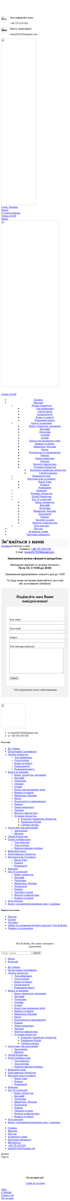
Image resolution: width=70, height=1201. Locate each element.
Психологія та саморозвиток (45, 452)
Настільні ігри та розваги (42, 478)
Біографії (45, 429)
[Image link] (13, 727)
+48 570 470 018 (41, 549)
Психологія (45, 514)
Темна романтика (45, 458)
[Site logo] (18, 204)
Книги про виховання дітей (44, 440)
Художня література (45, 467)
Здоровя (44, 434)
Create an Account (35, 1183)
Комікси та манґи (45, 443)
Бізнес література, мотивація (45, 426)
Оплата (12, 919)
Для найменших (45, 408)
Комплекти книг (41, 475)
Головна (5, 546)
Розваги (44, 484)
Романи (45, 455)
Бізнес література (44, 502)
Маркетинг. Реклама (45, 446)
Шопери (19, 833)
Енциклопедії (44, 414)
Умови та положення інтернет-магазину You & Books (37, 925)
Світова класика (48, 473)
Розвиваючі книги (45, 420)
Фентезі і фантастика (44, 464)
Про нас (12, 916)
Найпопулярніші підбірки (28, 848)
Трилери (44, 461)
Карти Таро (44, 481)
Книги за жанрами (41, 423)
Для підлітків (44, 411)
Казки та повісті (45, 417)
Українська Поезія (31, 821)
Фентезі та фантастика (44, 522)
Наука (45, 449)
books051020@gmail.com (39, 552)
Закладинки (21, 830)
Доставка (13, 922)
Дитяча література (41, 405)
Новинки (41, 490)
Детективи (45, 432)
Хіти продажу (41, 525)
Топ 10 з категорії (41, 499)
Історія (45, 437)
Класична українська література (48, 470)
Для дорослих (22, 842)
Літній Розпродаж (41, 496)
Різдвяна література (41, 493)
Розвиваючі (44, 487)
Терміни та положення (20, 928)
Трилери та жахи (44, 519)
